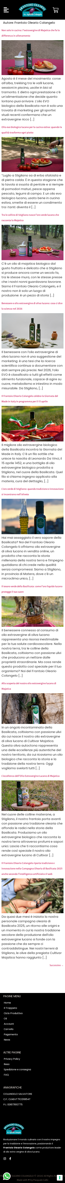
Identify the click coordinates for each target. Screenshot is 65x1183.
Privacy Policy (12, 1059)
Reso (7, 1064)
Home (7, 1002)
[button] (6, 10)
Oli (5, 1018)
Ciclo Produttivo (13, 1013)
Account (9, 1024)
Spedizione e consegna (17, 1069)
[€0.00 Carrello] (55, 9)
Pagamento (11, 1034)
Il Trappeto (10, 1008)
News (7, 1039)
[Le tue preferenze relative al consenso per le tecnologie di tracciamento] (60, 1178)
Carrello (8, 1029)
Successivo (56, 965)
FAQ (6, 1074)
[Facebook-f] (10, 1158)
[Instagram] (4, 1158)
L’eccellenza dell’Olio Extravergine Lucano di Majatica (31, 776)
